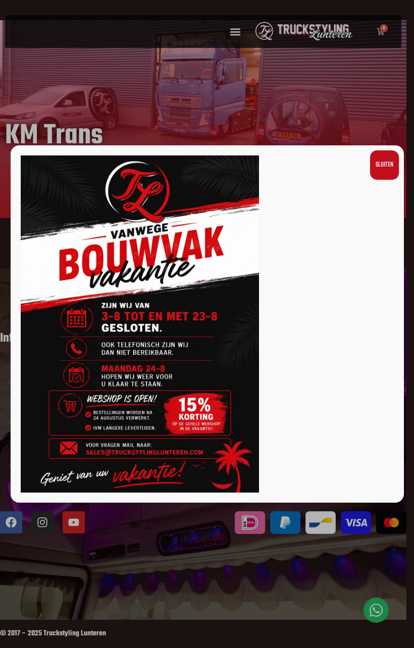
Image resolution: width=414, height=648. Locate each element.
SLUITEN (384, 164)
